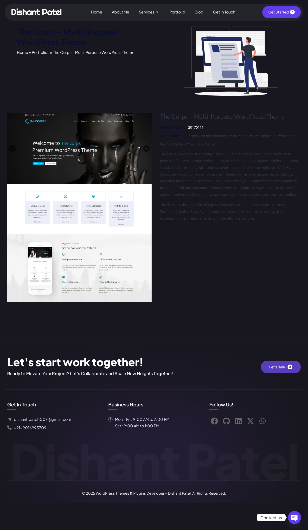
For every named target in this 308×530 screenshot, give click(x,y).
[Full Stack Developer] (37, 11)
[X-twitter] (250, 421)
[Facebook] (214, 421)
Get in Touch (224, 11)
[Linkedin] (238, 421)
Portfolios (40, 52)
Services (146, 11)
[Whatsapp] (262, 421)
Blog (199, 11)
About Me (120, 11)
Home (96, 11)
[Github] (226, 421)
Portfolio (177, 11)
